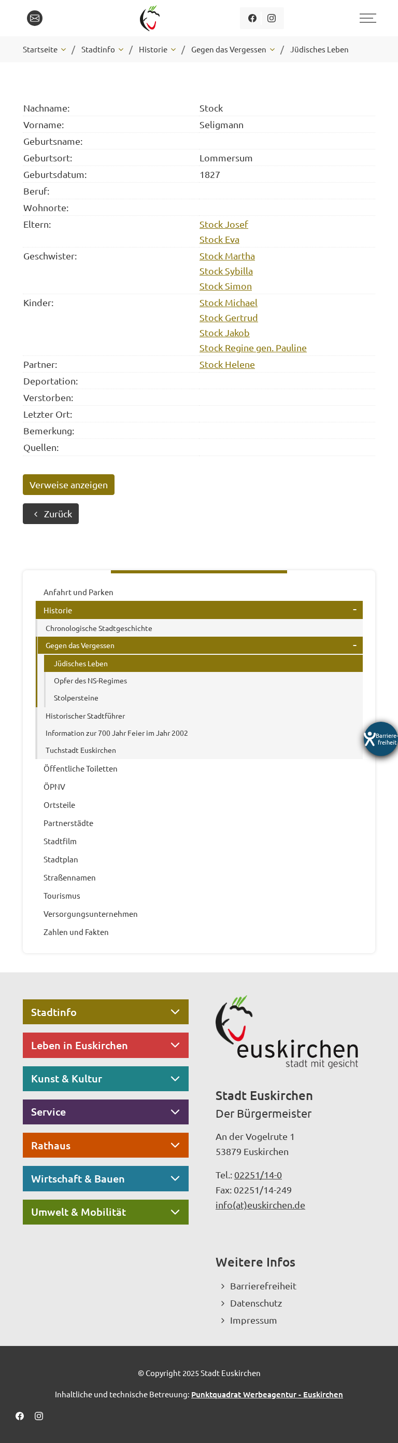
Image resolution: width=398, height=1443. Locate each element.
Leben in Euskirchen (79, 1045)
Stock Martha (227, 255)
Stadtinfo (54, 1012)
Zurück (58, 513)
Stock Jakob (225, 332)
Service (48, 1111)
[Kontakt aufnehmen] (34, 18)
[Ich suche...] (58, 18)
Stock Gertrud (229, 317)
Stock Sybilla (226, 270)
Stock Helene (227, 364)
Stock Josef (224, 223)
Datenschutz (256, 1302)
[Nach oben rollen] (376, 1421)
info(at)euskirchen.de (260, 1204)
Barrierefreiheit (263, 1285)
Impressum (253, 1319)
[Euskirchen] (151, 18)
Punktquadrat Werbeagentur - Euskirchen (267, 1394)
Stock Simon (226, 285)
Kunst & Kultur (66, 1078)
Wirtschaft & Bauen (78, 1178)
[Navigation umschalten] (366, 18)
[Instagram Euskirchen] (271, 18)
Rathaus (50, 1145)
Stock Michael (229, 302)
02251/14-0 (258, 1174)
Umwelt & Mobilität (78, 1211)
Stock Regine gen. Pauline (253, 347)
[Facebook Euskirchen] (252, 18)
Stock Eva (219, 238)
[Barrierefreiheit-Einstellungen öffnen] (381, 739)
